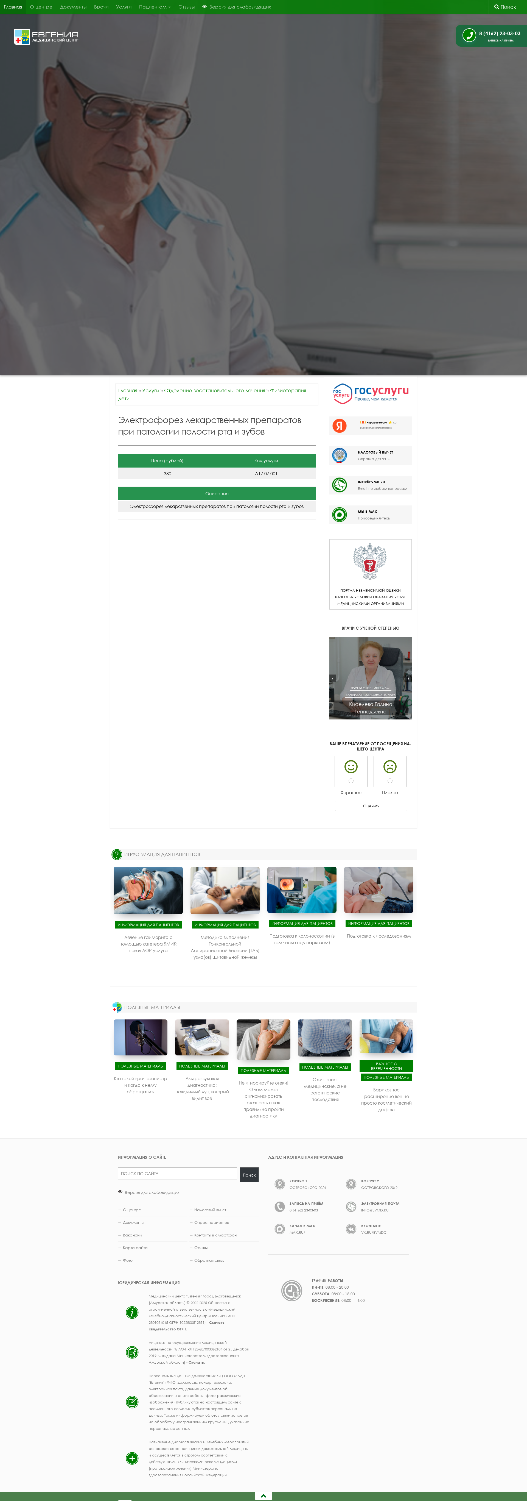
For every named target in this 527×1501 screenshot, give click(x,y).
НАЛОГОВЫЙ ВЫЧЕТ (375, 452)
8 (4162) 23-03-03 (304, 1210)
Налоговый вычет (210, 1209)
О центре (41, 7)
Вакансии (132, 1235)
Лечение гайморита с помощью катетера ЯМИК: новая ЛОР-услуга (148, 944)
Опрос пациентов (211, 1222)
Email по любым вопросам (382, 488)
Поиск (507, 7)
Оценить (371, 806)
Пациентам (153, 7)
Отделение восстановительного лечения (214, 390)
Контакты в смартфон (215, 1235)
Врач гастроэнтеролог (358, 688)
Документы (73, 7)
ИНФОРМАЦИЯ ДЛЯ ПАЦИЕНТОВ (162, 854)
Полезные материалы (141, 1066)
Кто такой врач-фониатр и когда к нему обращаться (140, 1085)
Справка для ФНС (374, 459)
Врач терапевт (391, 688)
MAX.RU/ (297, 1232)
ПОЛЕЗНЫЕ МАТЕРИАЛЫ (152, 1007)
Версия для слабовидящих (151, 1192)
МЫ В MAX (367, 511)
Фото (128, 1260)
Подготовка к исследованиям (379, 936)
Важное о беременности (386, 1066)
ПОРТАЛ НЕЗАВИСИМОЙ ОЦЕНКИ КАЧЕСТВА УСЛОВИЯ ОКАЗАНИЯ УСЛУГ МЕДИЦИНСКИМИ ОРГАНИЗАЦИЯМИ (370, 597)
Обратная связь (209, 1260)
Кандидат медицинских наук (371, 694)
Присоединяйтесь (374, 518)
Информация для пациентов (148, 924)
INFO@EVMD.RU (371, 482)
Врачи (101, 7)
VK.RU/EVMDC (374, 1232)
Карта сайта (135, 1247)
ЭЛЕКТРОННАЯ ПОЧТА (380, 1203)
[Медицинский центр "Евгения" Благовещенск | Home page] (46, 37)
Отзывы (186, 7)
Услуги (123, 7)
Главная (13, 7)
